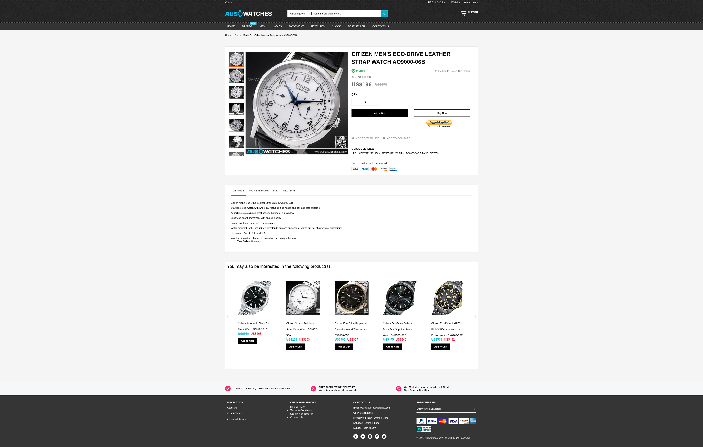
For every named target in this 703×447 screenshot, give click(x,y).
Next (474, 317)
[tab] (238, 191)
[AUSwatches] (248, 13)
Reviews (289, 190)
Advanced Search (236, 419)
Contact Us (296, 417)
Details (238, 190)
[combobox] (346, 13)
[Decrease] (355, 102)
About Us (232, 407)
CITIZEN (434, 153)
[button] (237, 75)
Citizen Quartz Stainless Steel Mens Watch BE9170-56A (302, 329)
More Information (263, 190)
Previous (228, 317)
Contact (229, 2)
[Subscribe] (473, 408)
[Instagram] (370, 436)
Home (228, 35)
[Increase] (375, 102)
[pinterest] (377, 436)
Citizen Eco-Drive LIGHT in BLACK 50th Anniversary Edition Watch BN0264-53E (447, 329)
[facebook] (355, 436)
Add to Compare (398, 138)
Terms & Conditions (301, 410)
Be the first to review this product (452, 71)
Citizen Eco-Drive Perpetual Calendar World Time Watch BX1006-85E (351, 329)
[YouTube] (384, 436)
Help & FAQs (297, 406)
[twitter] (362, 436)
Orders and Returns (301, 413)
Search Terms (234, 413)
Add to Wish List (367, 138)
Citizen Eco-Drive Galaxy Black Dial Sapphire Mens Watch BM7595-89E (398, 329)
